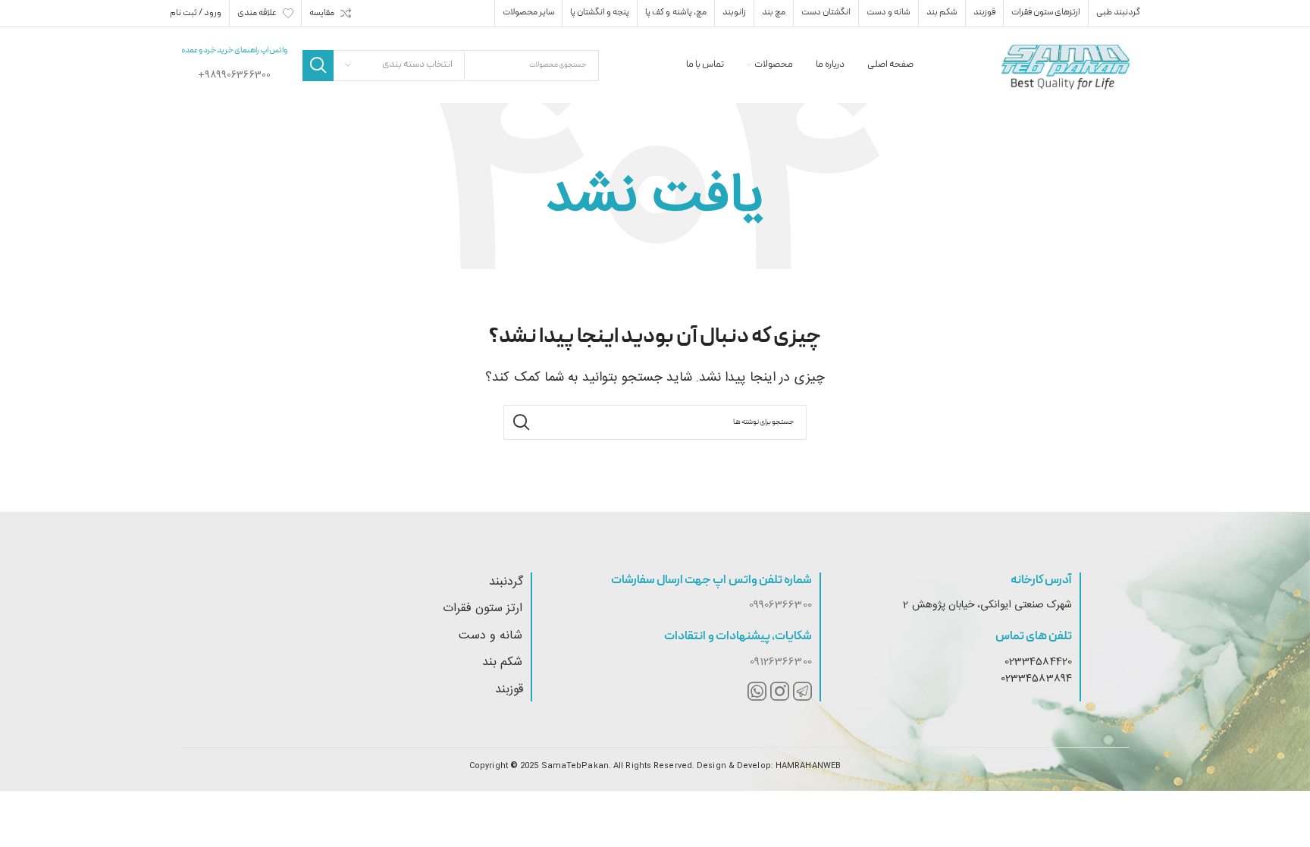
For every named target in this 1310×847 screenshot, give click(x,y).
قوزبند (509, 689)
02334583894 (1036, 679)
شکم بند (502, 662)
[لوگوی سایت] (1065, 65)
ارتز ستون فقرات (482, 608)
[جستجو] (318, 65)
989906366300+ (234, 75)
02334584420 (1038, 662)
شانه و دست (490, 636)
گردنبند (506, 582)
